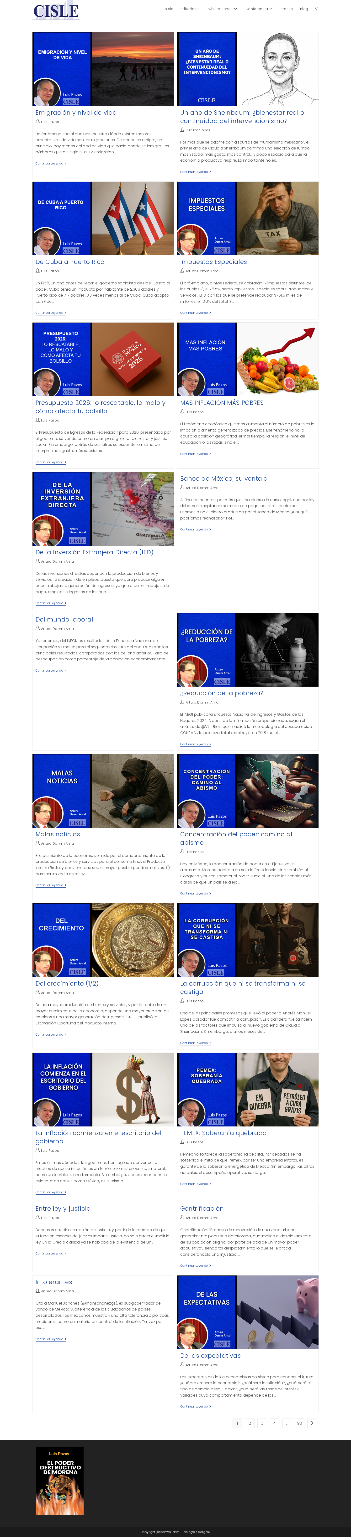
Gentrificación (202, 1208)
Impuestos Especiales (213, 262)
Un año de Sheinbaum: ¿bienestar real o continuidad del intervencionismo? (242, 116)
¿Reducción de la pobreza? (222, 693)
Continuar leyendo (51, 164)
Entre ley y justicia (63, 1208)
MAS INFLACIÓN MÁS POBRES (222, 403)
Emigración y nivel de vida (76, 112)
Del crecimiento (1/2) (67, 983)
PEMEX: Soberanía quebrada (223, 1133)
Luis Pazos (50, 121)
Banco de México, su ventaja (224, 478)
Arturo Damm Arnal (202, 271)
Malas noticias (58, 834)
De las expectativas (210, 1356)
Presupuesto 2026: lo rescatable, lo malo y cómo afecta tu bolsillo (101, 407)
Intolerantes (54, 1282)
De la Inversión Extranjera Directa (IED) (95, 552)
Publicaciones (198, 130)
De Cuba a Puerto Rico (70, 262)
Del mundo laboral (64, 619)
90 (299, 1423)
